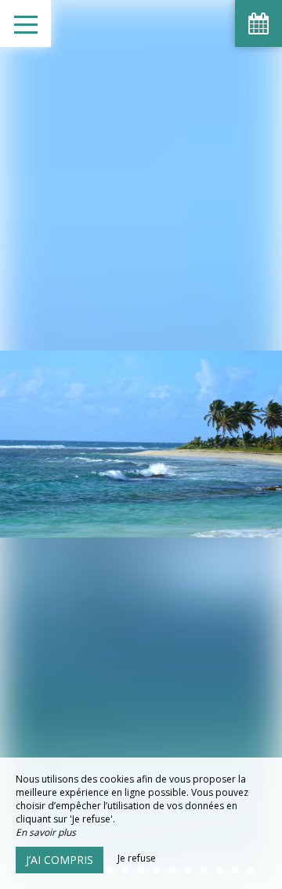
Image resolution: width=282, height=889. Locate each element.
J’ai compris (59, 859)
